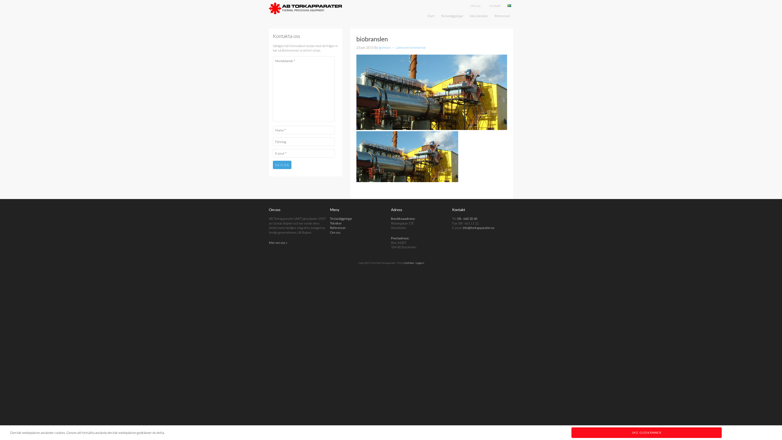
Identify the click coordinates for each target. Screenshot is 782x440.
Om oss (335, 232)
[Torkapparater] (305, 12)
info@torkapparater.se (478, 228)
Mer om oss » (278, 242)
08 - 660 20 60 (467, 218)
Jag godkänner (646, 432)
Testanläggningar (341, 218)
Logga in (420, 262)
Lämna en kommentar (410, 47)
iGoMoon (409, 262)
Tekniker (336, 223)
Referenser (338, 228)
